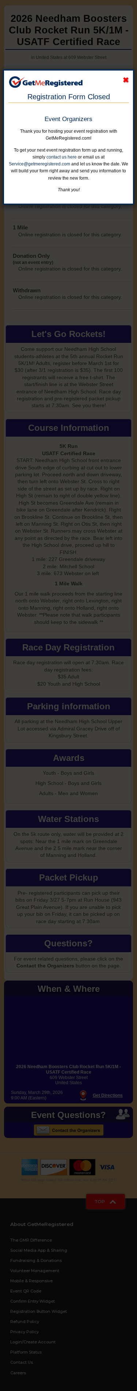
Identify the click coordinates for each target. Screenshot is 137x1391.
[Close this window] (126, 80)
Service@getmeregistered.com (39, 164)
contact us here (61, 157)
